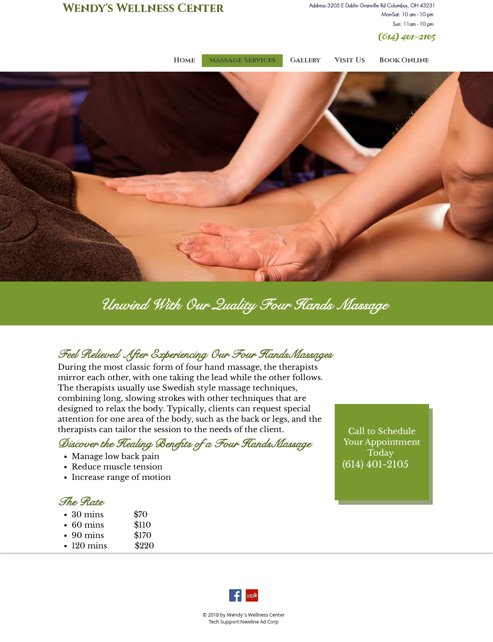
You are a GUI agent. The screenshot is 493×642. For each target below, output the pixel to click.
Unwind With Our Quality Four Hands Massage (243, 304)
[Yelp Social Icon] (252, 595)
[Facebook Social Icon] (235, 595)
